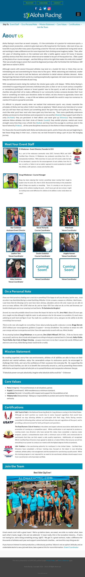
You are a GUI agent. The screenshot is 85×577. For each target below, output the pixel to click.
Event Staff (14, 24)
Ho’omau (63, 117)
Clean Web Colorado (42, 573)
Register (29, 3)
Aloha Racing (42, 16)
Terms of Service (63, 560)
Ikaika (39, 123)
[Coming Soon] (44, 8)
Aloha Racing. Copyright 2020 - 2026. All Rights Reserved (42, 566)
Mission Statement (46, 24)
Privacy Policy (50, 560)
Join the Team (42, 27)
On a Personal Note (29, 24)
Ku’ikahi (11, 117)
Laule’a (46, 120)
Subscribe (43, 3)
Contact (57, 3)
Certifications (74, 24)
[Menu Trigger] (78, 14)
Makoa (18, 125)
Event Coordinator (71, 547)
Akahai (58, 115)
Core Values (62, 24)
